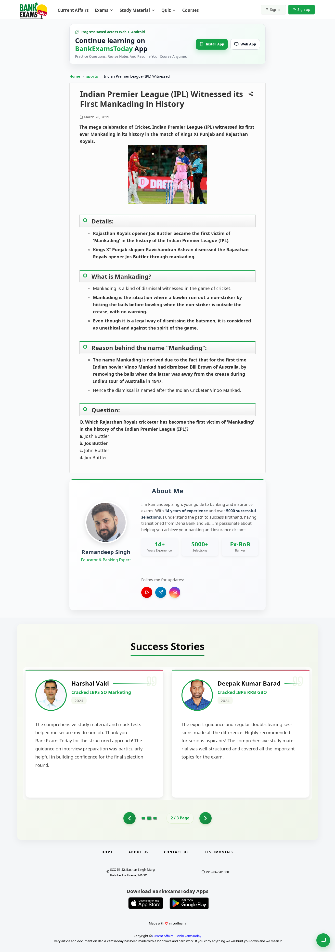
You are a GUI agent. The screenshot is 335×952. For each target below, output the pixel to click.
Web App (248, 44)
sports (92, 76)
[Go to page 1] (129, 818)
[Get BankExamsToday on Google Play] (189, 903)
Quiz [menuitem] (166, 10)
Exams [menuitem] (101, 10)
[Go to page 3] (155, 818)
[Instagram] (174, 592)
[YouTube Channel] (146, 592)
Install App (215, 44)
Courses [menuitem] (190, 10)
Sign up (303, 9)
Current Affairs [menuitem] (73, 10)
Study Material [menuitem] (135, 10)
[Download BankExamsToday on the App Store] (146, 903)
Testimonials (219, 852)
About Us (139, 852)
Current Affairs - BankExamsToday (176, 936)
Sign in (276, 9)
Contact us (176, 852)
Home (74, 76)
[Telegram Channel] (160, 592)
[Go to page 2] (149, 818)
